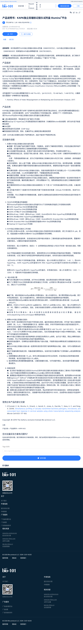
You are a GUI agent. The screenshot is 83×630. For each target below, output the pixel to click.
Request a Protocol (31, 6)
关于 (40, 6)
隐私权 (14, 558)
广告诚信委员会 (6, 519)
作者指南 (36, 6)
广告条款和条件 (6, 525)
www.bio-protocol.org (9, 533)
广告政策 (4, 522)
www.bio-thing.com (8, 538)
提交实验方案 (64, 6)
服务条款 (5, 558)
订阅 (78, 6)
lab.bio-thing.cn (7, 544)
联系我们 (23, 558)
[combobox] (41, 451)
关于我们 (4, 500)
